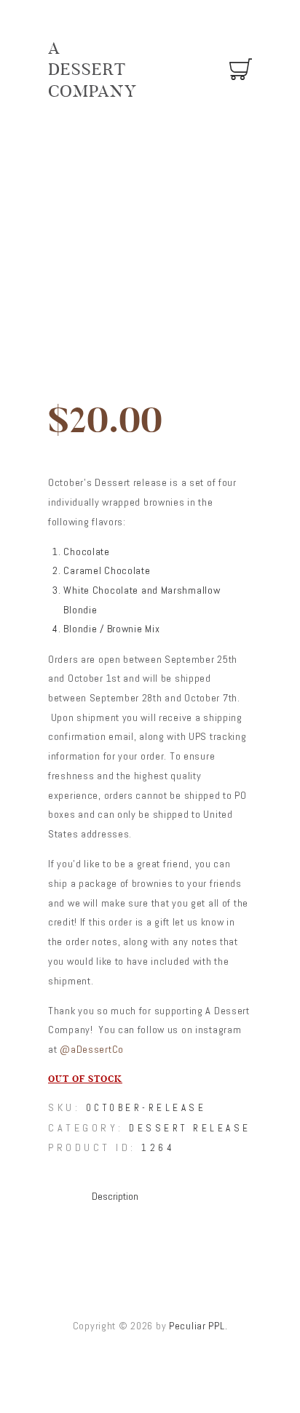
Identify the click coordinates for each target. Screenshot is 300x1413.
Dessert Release (190, 1128)
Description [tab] (115, 1196)
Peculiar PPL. (198, 1325)
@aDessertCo (92, 1049)
